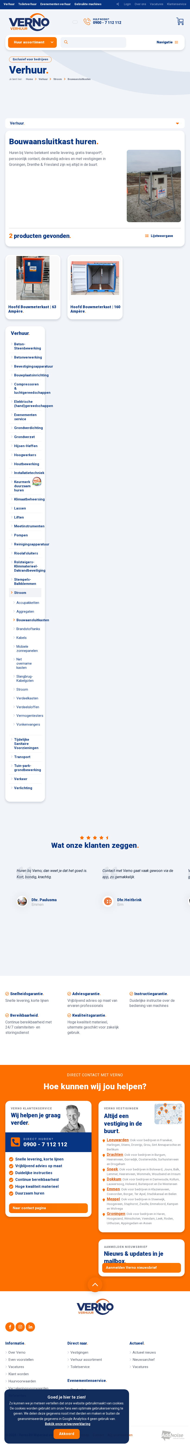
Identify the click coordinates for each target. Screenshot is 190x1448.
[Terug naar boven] (95, 1284)
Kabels (21, 638)
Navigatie (165, 42)
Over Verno (16, 1352)
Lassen (20, 508)
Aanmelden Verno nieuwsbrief (131, 1267)
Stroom (20, 593)
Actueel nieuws (144, 1352)
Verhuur (9, 4)
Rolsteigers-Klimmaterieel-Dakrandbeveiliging (27, 566)
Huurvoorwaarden (22, 1381)
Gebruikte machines (87, 4)
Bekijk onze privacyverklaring (67, 1424)
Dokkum (114, 1179)
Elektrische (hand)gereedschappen (27, 404)
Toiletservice (80, 1367)
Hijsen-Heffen (26, 446)
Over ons (140, 4)
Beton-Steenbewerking (27, 346)
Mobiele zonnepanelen (27, 648)
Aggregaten (25, 611)
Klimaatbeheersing (27, 499)
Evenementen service (25, 417)
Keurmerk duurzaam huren (22, 486)
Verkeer (20, 779)
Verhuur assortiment (86, 1360)
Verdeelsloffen (27, 707)
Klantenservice (176, 4)
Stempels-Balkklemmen (25, 581)
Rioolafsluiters (26, 553)
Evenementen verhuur (55, 4)
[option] (52, 887)
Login (127, 4)
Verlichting (23, 788)
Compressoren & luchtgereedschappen (27, 388)
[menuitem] (34, 42)
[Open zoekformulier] (93, 42)
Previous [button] (8, 908)
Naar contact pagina (29, 1208)
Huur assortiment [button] (29, 42)
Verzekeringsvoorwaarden (28, 1388)
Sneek (112, 1169)
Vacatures (156, 4)
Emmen (113, 1189)
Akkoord (66, 1434)
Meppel (113, 1199)
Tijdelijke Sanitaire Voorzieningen (26, 743)
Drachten (115, 1154)
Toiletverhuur (27, 4)
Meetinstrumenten (27, 526)
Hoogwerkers (25, 455)
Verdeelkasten (27, 698)
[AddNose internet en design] (172, 1436)
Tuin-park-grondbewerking (27, 768)
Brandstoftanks (28, 629)
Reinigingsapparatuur (27, 544)
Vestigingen (79, 1352)
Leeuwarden (118, 1140)
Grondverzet (24, 437)
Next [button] (182, 908)
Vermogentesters (28, 716)
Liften (19, 517)
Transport (22, 757)
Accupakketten (27, 603)
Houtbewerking (26, 464)
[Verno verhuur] (95, 1307)
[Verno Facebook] (10, 1327)
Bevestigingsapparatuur (27, 366)
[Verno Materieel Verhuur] (36, 22)
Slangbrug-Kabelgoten (25, 678)
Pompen (21, 535)
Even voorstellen (21, 1360)
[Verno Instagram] (20, 1327)
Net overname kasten (24, 663)
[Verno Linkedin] (30, 1327)
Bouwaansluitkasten (28, 620)
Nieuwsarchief (144, 1360)
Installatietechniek (27, 473)
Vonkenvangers (28, 724)
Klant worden (18, 1374)
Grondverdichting (27, 428)
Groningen (116, 1213)
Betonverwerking (27, 357)
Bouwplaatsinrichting (27, 375)
